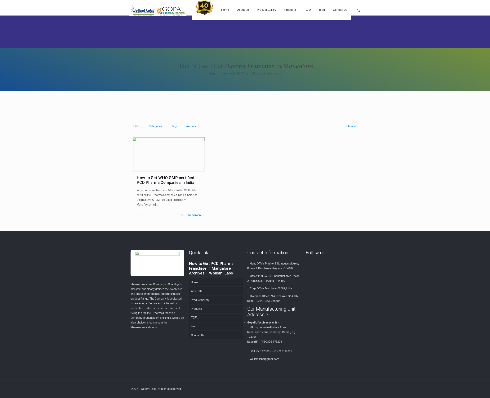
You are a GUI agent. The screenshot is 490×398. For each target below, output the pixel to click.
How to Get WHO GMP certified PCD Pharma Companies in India (165, 180)
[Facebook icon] (334, 389)
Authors (191, 126)
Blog (193, 326)
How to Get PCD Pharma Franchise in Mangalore (252, 73)
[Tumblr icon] (346, 389)
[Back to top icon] (355, 389)
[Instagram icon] (342, 389)
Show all (351, 126)
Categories (155, 126)
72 (181, 215)
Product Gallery (200, 299)
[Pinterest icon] (338, 389)
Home (212, 73)
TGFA (194, 317)
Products (196, 308)
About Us (196, 291)
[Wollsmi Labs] (157, 10)
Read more (195, 215)
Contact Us (197, 335)
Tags (174, 126)
